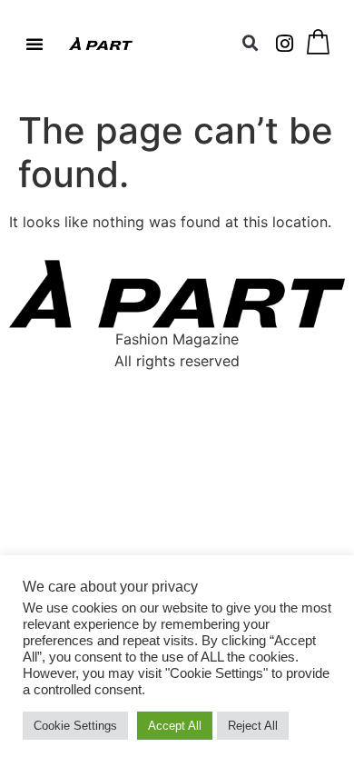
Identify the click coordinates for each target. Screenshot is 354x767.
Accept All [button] (175, 725)
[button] (34, 43)
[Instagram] (285, 44)
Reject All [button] (253, 725)
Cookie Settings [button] (75, 725)
